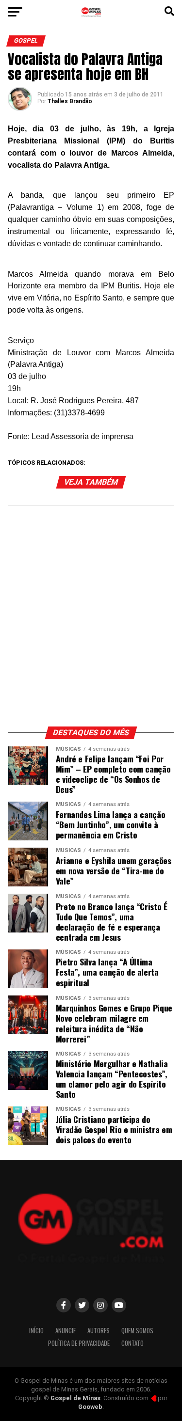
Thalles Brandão (70, 101)
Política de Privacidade (79, 1343)
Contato (132, 1343)
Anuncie (65, 1330)
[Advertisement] (91, 621)
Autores (98, 1330)
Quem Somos (137, 1330)
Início (36, 1330)
